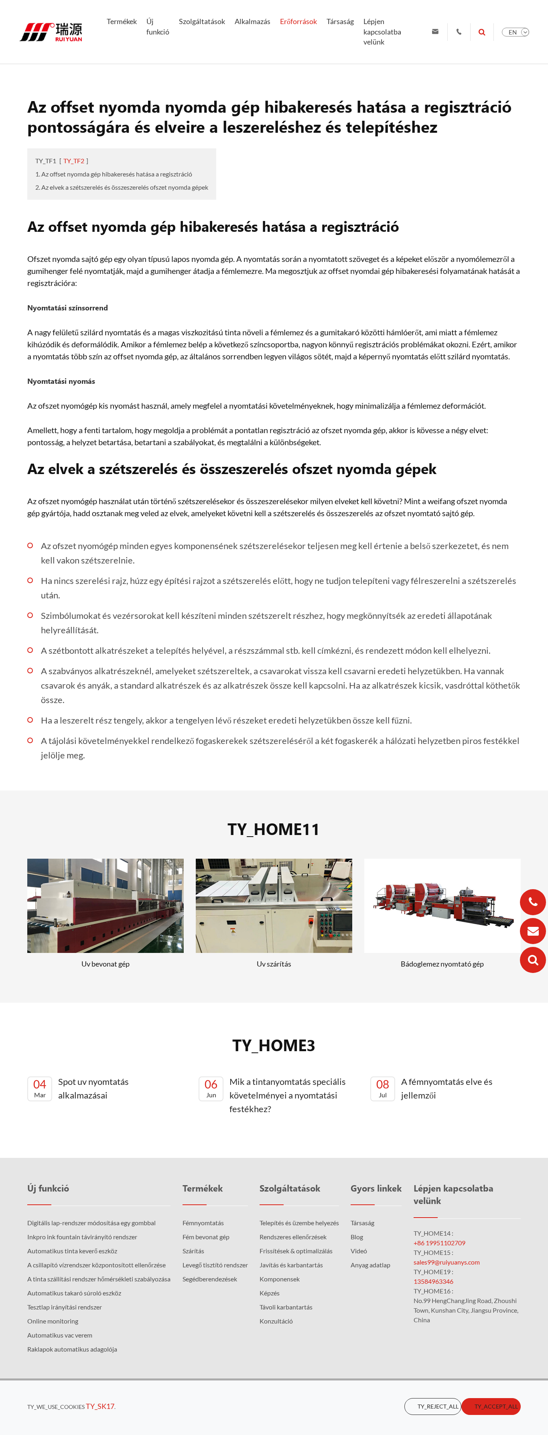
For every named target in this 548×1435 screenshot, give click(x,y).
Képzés (270, 1293)
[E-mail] (533, 931)
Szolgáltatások (202, 21)
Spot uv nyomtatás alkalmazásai (81, 1088)
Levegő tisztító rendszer (215, 1265)
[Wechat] (533, 960)
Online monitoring (52, 1321)
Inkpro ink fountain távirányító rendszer (82, 1236)
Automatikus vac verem (59, 1335)
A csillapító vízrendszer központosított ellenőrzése (96, 1265)
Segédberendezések (210, 1279)
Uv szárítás (274, 963)
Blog (357, 1236)
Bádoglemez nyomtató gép (442, 963)
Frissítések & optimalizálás (296, 1251)
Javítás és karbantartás (291, 1265)
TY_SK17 (100, 1406)
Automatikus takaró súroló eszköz (74, 1293)
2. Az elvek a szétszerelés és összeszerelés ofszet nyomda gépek (121, 187)
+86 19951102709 (439, 1243)
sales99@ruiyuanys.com (447, 1262)
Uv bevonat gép (105, 963)
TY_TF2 (73, 160)
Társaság (340, 21)
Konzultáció (276, 1321)
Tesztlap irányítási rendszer (64, 1307)
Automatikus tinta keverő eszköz (72, 1251)
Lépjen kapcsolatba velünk (382, 31)
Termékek (122, 21)
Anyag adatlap (370, 1265)
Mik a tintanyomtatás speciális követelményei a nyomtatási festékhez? (275, 1095)
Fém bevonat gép (206, 1236)
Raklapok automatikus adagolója (72, 1349)
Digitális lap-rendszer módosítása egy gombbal (91, 1222)
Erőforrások (298, 21)
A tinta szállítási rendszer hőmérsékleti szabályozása (98, 1279)
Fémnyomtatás (203, 1222)
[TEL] (533, 902)
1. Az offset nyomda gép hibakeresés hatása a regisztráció (113, 174)
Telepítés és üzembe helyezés (299, 1222)
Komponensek (280, 1279)
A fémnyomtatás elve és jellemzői (434, 1088)
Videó (359, 1251)
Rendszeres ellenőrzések (293, 1236)
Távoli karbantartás (286, 1307)
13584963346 (433, 1281)
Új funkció (157, 26)
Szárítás (193, 1251)
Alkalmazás (252, 21)
